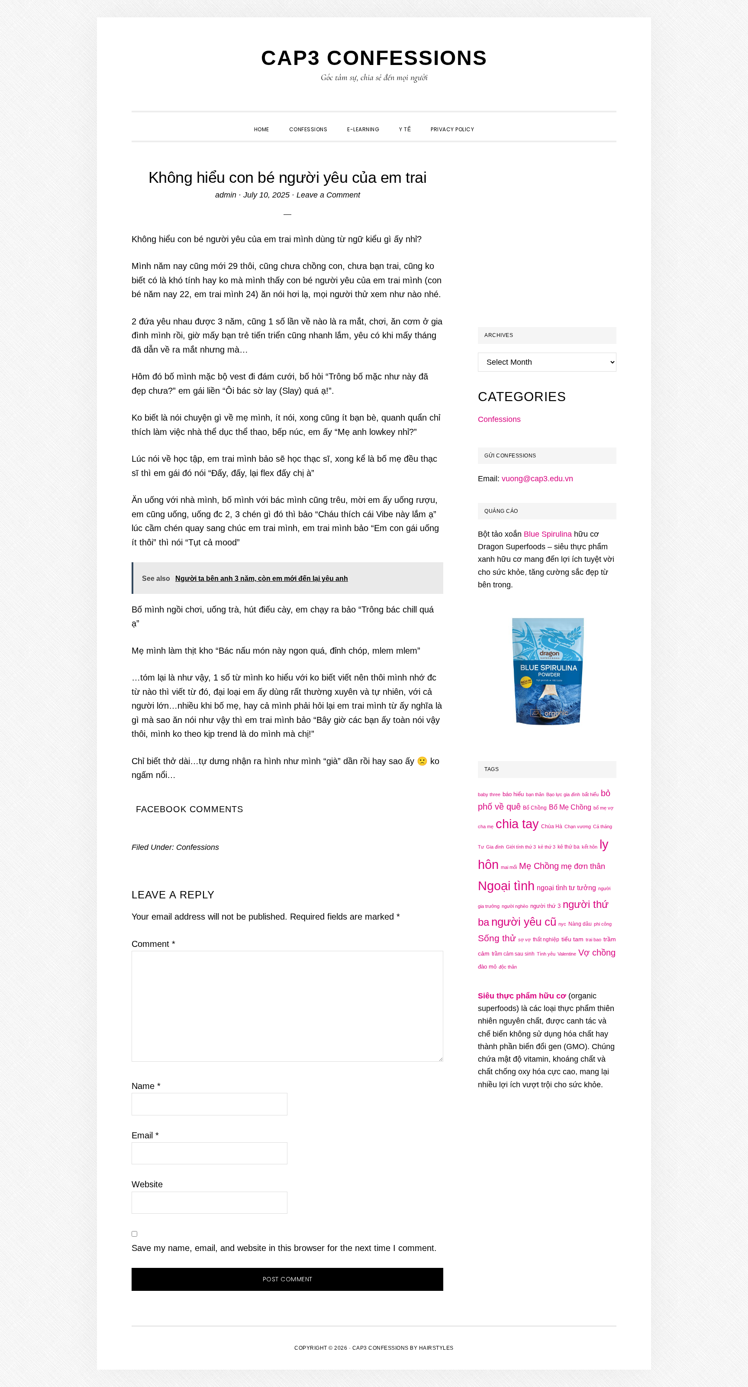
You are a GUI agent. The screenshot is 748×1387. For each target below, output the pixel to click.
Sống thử (497, 938)
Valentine (567, 953)
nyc (562, 924)
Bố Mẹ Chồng (570, 807)
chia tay (517, 824)
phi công (603, 924)
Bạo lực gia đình (563, 794)
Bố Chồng (535, 808)
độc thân (508, 966)
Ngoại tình (506, 885)
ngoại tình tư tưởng (566, 887)
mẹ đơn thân (583, 866)
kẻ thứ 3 (546, 846)
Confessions (197, 847)
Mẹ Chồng (539, 866)
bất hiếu (590, 794)
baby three (489, 794)
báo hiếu (513, 794)
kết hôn (589, 846)
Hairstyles (436, 1348)
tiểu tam (572, 939)
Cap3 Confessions (374, 57)
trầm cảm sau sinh (513, 954)
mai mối (509, 867)
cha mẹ (485, 826)
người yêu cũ (523, 922)
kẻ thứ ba (569, 847)
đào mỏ (487, 966)
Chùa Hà (551, 826)
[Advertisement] (550, 245)
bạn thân (535, 794)
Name (146, 1086)
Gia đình (495, 846)
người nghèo (515, 906)
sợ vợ (524, 939)
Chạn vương (577, 826)
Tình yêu (546, 953)
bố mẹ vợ (603, 807)
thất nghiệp (546, 940)
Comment (153, 944)
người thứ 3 (545, 906)
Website (147, 1184)
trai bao (593, 939)
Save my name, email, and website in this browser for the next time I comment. (284, 1248)
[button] (494, 121)
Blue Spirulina (548, 534)
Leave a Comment (328, 195)
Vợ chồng (597, 952)
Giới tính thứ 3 (521, 846)
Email (145, 1135)
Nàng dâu (580, 924)
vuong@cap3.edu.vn (537, 478)
